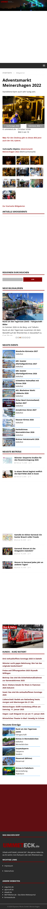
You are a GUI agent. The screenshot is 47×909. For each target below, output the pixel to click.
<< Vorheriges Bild (11, 126)
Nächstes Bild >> (35, 126)
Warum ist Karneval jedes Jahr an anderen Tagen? (28, 563)
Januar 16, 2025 (21, 567)
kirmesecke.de (9, 897)
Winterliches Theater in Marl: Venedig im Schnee (23, 718)
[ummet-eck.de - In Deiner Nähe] (23, 9)
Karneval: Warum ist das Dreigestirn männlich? (24, 549)
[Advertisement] (23, 36)
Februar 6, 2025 (21, 476)
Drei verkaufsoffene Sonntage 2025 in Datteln (22, 658)
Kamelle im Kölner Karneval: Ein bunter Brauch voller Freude (28, 536)
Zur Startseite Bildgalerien (14, 206)
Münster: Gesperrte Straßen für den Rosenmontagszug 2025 (28, 458)
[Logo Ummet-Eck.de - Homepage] (21, 849)
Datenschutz (9, 871)
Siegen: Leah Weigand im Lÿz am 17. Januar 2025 (23, 714)
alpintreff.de (9, 889)
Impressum (8, 866)
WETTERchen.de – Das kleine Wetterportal (19, 895)
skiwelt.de (8, 892)
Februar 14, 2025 (21, 463)
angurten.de (9, 887)
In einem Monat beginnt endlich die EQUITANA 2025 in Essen (28, 472)
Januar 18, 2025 (21, 554)
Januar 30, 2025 (21, 540)
